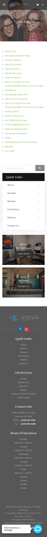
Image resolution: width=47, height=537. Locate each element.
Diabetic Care (23, 382)
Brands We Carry (13, 73)
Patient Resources (14, 116)
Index (8, 138)
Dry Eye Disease (13, 60)
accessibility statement (16, 94)
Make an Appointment (16, 129)
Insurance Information (16, 133)
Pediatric (23, 390)
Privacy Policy (12, 111)
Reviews (9, 146)
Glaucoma (23, 386)
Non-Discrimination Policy (17, 56)
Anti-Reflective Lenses (16, 120)
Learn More (23, 254)
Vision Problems (13, 77)
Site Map (19, 516)
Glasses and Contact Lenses (23, 394)
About (10, 185)
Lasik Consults (23, 397)
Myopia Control (12, 69)
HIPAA (28, 516)
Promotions (13, 209)
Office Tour (10, 51)
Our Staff (9, 151)
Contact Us (10, 90)
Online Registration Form (17, 124)
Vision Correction (13, 64)
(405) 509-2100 (28, 420)
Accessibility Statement (16, 513)
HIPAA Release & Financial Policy (21, 142)
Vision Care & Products (16, 99)
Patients (11, 217)
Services (11, 193)
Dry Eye (23, 379)
